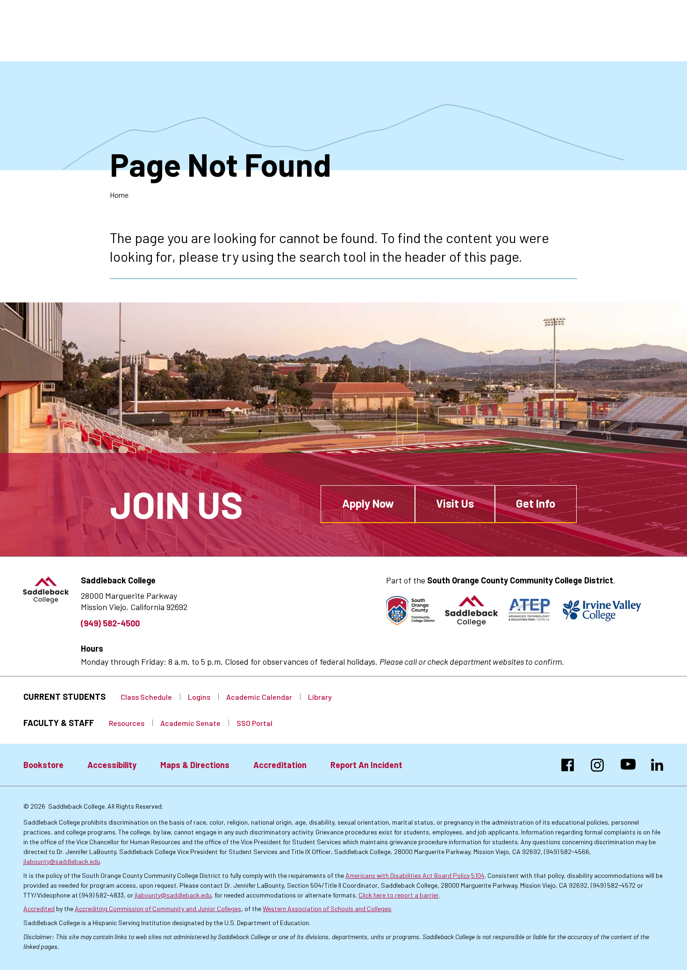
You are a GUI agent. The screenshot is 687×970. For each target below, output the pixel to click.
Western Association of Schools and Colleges (327, 909)
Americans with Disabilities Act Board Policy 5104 (415, 875)
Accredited (39, 909)
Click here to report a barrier (398, 895)
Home (119, 194)
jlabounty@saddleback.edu (61, 861)
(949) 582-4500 (110, 623)
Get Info (535, 503)
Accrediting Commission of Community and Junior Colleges (158, 909)
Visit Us (455, 503)
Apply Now (368, 503)
